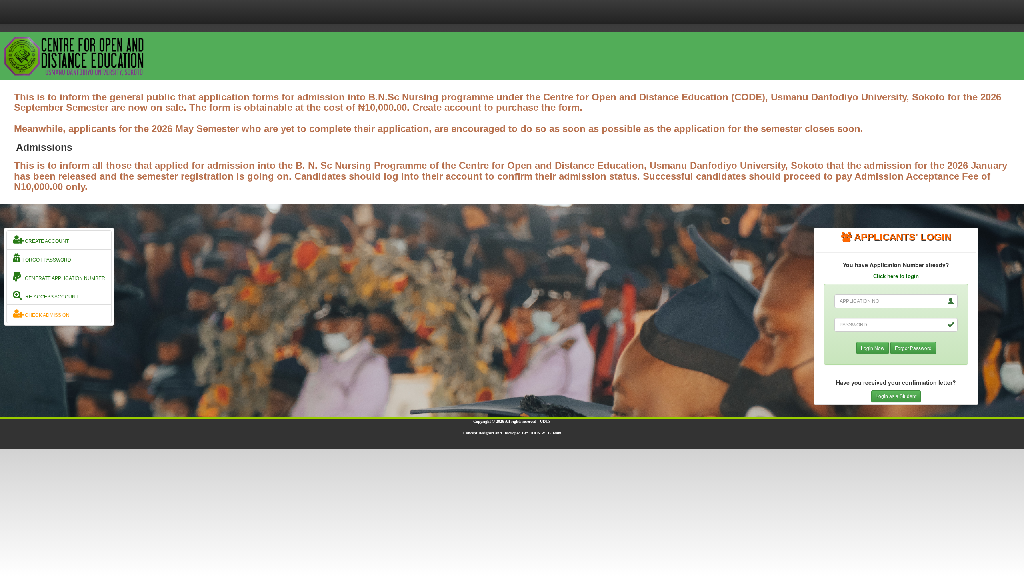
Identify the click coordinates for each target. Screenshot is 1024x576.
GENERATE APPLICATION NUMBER (63, 278)
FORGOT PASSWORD (46, 260)
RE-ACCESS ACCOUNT (50, 297)
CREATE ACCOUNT (46, 241)
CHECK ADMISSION (47, 315)
